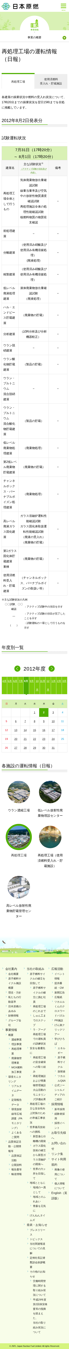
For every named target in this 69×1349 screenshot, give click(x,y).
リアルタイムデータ (16, 1091)
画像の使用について (59, 1174)
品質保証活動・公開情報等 (14, 1146)
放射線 (61, 1071)
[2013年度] (52, 669)
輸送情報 (16, 1174)
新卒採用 (59, 1109)
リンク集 (57, 1153)
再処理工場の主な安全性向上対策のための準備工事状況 (37, 1113)
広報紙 (58, 997)
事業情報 (35, 29)
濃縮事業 (16, 1039)
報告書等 (16, 1169)
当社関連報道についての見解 (37, 1248)
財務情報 (13, 1015)
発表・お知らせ (37, 1224)
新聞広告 (59, 992)
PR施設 (58, 1020)
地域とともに (37, 1182)
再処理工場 (18, 81)
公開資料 (16, 1164)
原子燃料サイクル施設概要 (14, 983)
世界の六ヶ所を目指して (39, 1173)
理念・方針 (14, 992)
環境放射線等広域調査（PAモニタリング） (16, 1118)
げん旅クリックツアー (59, 1030)
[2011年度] (17, 669)
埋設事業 (16, 1044)
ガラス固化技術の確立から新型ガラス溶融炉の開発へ (39, 1155)
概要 (10, 1034)
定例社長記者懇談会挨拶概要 (37, 1262)
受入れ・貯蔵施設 (51, 81)
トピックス (36, 1239)
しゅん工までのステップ (39, 1020)
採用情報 (57, 1104)
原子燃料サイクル (61, 1062)
